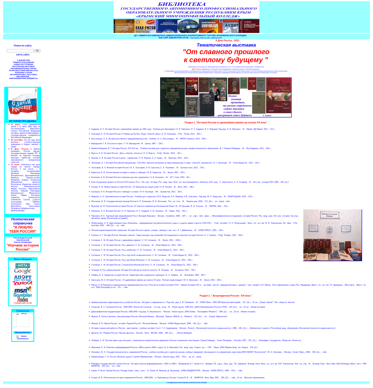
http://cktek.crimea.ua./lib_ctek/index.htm (206, 38)
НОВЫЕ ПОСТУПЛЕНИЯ (23, 64)
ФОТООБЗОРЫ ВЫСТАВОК (23, 66)
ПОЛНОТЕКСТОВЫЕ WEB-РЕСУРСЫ (23, 70)
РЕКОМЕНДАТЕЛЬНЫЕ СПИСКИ (23, 68)
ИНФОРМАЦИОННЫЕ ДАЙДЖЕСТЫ (23, 78)
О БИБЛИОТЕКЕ (23, 60)
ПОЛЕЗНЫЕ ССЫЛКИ (23, 72)
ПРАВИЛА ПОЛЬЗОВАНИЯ (23, 62)
